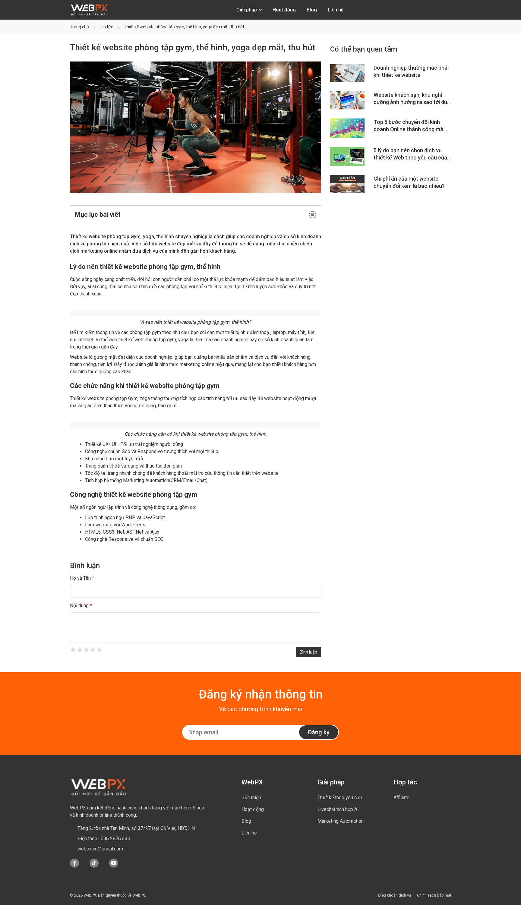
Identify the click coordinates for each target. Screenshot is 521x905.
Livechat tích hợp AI (338, 809)
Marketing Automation (340, 821)
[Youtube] (113, 866)
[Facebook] (74, 866)
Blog (312, 10)
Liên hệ (336, 10)
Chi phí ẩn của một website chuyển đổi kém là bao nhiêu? (409, 182)
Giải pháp (247, 10)
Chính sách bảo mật (434, 895)
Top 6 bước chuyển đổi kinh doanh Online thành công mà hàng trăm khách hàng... (408, 126)
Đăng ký (319, 732)
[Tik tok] (94, 866)
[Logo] (89, 10)
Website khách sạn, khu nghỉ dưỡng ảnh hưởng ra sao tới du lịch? (410, 99)
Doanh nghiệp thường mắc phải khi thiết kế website (411, 71)
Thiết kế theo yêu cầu (339, 797)
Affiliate (401, 797)
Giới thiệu (251, 797)
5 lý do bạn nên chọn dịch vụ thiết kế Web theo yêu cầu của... (412, 154)
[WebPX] (98, 786)
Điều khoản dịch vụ (394, 895)
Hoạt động (284, 10)
